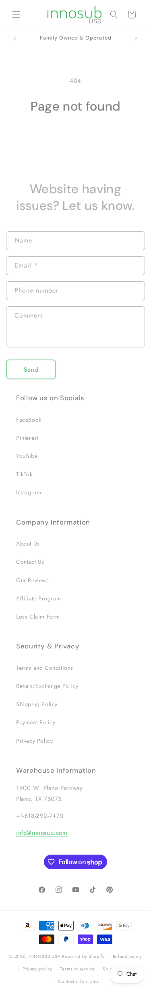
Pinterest (27, 438)
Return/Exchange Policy (47, 686)
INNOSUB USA (45, 956)
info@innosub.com (42, 832)
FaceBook (28, 420)
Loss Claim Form (38, 617)
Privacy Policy (34, 741)
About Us (28, 543)
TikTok (24, 474)
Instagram (28, 492)
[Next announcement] (136, 38)
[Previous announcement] (15, 38)
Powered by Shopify (83, 956)
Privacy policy (37, 969)
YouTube (26, 456)
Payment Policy (35, 722)
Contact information (79, 981)
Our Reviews (32, 580)
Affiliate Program (38, 598)
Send (31, 369)
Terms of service (77, 969)
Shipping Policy (37, 704)
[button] (16, 14)
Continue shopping (75, 136)
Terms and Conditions (44, 668)
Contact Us (30, 562)
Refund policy (127, 956)
